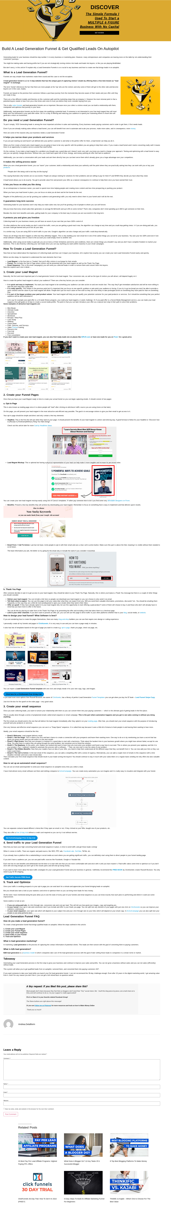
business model (29, 953)
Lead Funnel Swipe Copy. (145, 697)
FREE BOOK (118, 870)
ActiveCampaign (133, 911)
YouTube (78, 851)
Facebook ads (69, 851)
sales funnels (17, 105)
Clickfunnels (43, 623)
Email (5, 1092)
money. (133, 128)
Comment (6, 1058)
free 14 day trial (22, 832)
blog (125, 613)
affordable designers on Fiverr (119, 501)
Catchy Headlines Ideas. (43, 425)
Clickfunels (56, 697)
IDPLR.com (85, 337)
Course (14, 327)
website (143, 613)
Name (5, 1084)
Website (5, 1100)
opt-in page (65, 628)
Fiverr (116, 337)
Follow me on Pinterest (43, 1005)
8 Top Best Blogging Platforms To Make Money (128, 1161)
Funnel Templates (98, 697)
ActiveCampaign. (65, 771)
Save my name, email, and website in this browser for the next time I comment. (29, 1109)
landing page (92, 721)
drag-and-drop (63, 619)
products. (6, 167)
